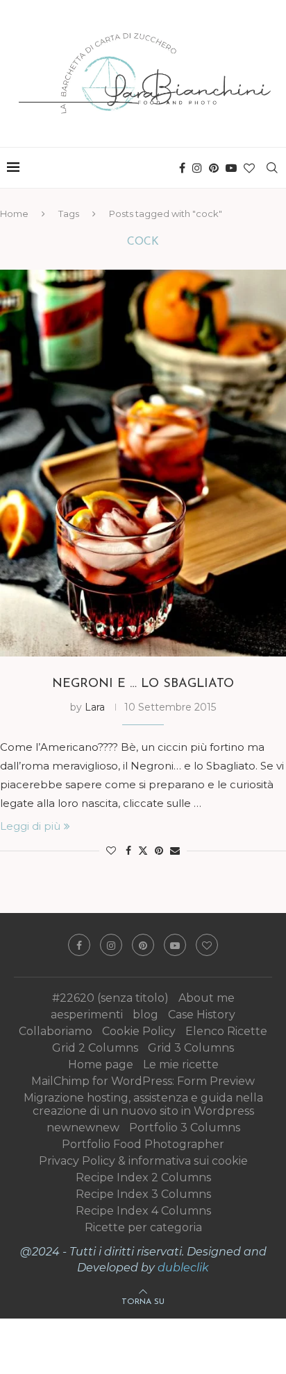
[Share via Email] (175, 850)
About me (206, 998)
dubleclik (183, 1267)
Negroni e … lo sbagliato (143, 684)
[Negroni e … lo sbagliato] (143, 463)
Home (14, 213)
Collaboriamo (55, 1031)
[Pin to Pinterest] (159, 850)
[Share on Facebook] (128, 850)
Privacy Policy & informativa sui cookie (143, 1160)
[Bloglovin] (249, 168)
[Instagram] (197, 168)
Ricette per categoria (143, 1227)
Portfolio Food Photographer (143, 1144)
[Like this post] (111, 850)
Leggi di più (30, 826)
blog (145, 1014)
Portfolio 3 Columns (184, 1127)
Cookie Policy (139, 1031)
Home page (100, 1064)
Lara (95, 707)
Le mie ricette (181, 1064)
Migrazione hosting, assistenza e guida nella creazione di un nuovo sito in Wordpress (143, 1104)
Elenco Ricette (226, 1031)
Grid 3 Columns (191, 1047)
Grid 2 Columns (95, 1047)
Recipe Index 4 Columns (143, 1210)
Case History (201, 1014)
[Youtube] (231, 168)
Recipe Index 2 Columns (143, 1177)
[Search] (272, 168)
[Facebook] (182, 168)
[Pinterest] (214, 168)
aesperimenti (87, 1014)
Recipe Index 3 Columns (143, 1194)
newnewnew (83, 1127)
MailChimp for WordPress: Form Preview (143, 1081)
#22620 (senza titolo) (110, 998)
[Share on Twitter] (143, 850)
